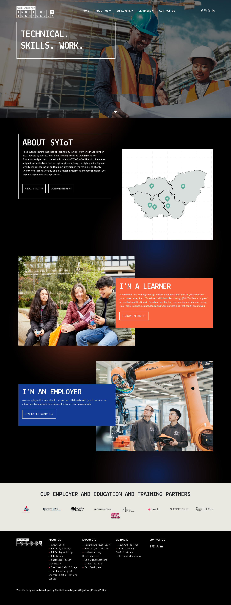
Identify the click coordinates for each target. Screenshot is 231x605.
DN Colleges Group (183, 187)
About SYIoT (57, 545)
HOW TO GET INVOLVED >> (39, 414)
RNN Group (168, 199)
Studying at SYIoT (128, 545)
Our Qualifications (94, 560)
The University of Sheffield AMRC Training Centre (168, 206)
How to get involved (95, 548)
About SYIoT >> (34, 188)
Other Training (92, 564)
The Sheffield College (156, 208)
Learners (145, 10)
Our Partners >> (61, 188)
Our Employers (91, 567)
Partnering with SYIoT (96, 545)
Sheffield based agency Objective (72, 590)
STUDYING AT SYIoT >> (134, 316)
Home (85, 10)
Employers (123, 10)
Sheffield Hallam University (147, 206)
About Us (102, 10)
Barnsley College (152, 186)
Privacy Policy (98, 590)
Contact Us (167, 10)
